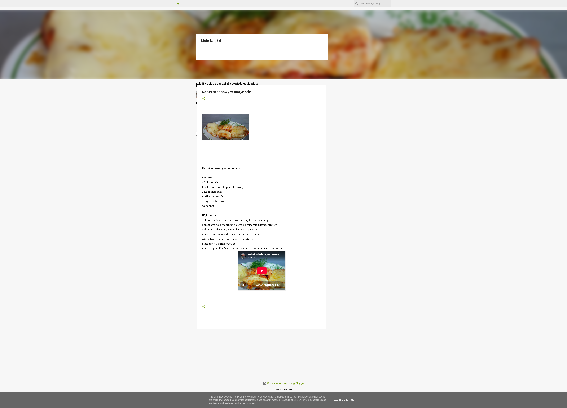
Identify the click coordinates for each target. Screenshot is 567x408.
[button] (204, 99)
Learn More (341, 400)
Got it (355, 400)
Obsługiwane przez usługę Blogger (285, 383)
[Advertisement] (262, 353)
